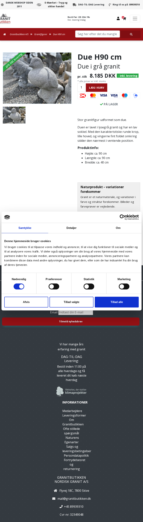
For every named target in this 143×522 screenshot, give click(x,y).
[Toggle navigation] (135, 18)
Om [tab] (118, 227)
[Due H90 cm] (37, 78)
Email (54, 312)
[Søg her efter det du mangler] (130, 34)
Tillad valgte (71, 302)
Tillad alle (117, 302)
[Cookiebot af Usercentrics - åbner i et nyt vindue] (122, 217)
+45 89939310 (73, 507)
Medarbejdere (72, 411)
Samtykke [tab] (24, 227)
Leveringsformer (74, 415)
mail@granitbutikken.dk (74, 499)
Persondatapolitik (76, 455)
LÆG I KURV (96, 87)
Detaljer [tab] (71, 227)
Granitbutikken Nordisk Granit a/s (71, 479)
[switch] (54, 286)
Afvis (26, 302)
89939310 (134, 4)
